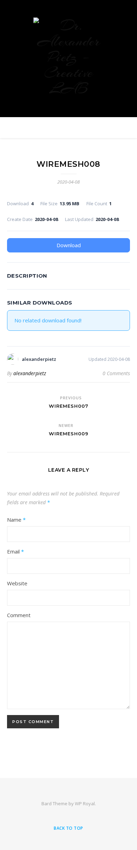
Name (16, 519)
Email (15, 551)
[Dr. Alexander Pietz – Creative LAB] (68, 56)
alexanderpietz (29, 373)
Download (69, 245)
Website (17, 583)
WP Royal (85, 803)
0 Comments (116, 373)
